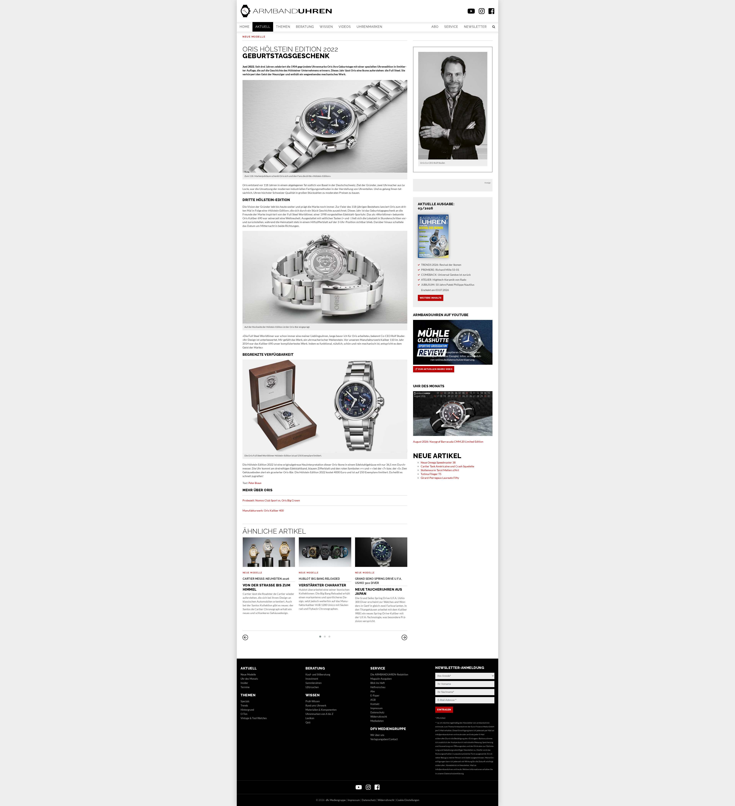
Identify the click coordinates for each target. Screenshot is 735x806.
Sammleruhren (313, 682)
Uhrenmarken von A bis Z (319, 713)
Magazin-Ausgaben (381, 678)
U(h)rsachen (312, 687)
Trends (244, 705)
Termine (245, 687)
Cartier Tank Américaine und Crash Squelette (447, 466)
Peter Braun (254, 483)
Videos (345, 27)
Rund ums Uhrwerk (315, 705)
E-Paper (374, 695)
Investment (311, 678)
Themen (283, 27)
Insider (244, 682)
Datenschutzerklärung (454, 773)
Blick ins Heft (377, 682)
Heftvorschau (377, 687)
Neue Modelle (254, 36)
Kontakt (374, 703)
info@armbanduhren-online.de (448, 734)
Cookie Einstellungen (407, 800)
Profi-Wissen (312, 701)
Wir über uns (377, 735)
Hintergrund (247, 709)
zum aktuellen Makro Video (434, 369)
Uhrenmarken (369, 27)
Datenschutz (377, 712)
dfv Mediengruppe (388, 729)
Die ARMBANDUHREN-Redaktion (389, 674)
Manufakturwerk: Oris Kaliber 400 (263, 510)
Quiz (307, 722)
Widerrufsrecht (378, 716)
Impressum (376, 708)
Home (245, 27)
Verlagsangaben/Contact (384, 739)
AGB (373, 699)
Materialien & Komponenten (320, 709)
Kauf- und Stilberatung (317, 674)
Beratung (305, 27)
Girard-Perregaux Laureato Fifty (440, 477)
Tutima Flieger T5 (431, 474)
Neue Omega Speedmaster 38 (438, 462)
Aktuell (262, 27)
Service (451, 27)
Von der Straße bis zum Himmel (266, 584)
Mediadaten (377, 720)
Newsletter (475, 27)
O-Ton (244, 713)
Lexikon (309, 718)
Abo (435, 27)
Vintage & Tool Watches (254, 718)
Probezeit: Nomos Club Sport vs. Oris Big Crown (271, 500)
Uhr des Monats (249, 678)
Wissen (326, 27)
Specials (245, 701)
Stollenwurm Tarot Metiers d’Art (440, 470)
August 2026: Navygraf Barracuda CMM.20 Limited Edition (448, 441)
